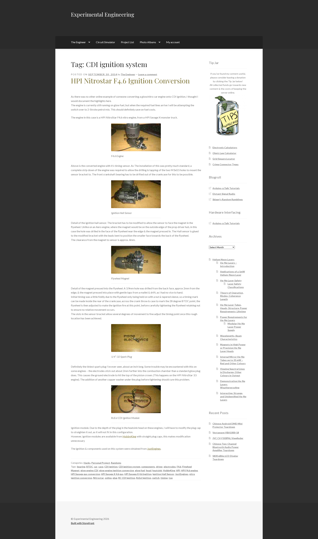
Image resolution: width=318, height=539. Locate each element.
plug (115, 477)
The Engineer (78, 42)
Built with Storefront (82, 523)
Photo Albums (148, 42)
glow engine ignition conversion (116, 470)
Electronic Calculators (224, 147)
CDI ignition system (129, 466)
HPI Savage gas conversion (85, 474)
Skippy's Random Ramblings (227, 199)
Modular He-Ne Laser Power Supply (236, 327)
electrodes (170, 466)
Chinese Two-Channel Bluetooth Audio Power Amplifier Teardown (225, 447)
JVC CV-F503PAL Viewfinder (227, 438)
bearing (81, 466)
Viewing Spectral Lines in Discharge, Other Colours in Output (232, 372)
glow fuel (140, 470)
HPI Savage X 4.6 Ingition (138, 474)
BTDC (89, 466)
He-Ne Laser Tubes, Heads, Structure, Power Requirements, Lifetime (233, 308)
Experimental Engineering (102, 14)
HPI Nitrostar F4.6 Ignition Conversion (130, 80)
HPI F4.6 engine (189, 470)
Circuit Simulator (105, 42)
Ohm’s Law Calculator (224, 153)
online (108, 477)
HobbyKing (129, 436)
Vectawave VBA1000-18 (225, 432)
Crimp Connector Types (225, 164)
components (148, 466)
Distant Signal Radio (223, 193)
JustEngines (154, 448)
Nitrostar (98, 477)
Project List (127, 42)
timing (164, 477)
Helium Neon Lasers (223, 259)
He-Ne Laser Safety (230, 280)
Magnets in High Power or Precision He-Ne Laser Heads (233, 348)
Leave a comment (147, 74)
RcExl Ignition (143, 477)
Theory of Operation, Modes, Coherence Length (231, 296)
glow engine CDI (89, 470)
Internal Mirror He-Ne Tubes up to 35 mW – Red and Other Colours (233, 360)
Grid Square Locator (223, 158)
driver (159, 466)
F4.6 (179, 466)
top (171, 477)
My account (173, 42)
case (100, 466)
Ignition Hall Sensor (163, 474)
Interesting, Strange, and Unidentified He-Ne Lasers (233, 396)
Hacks (87, 462)
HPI (178, 470)
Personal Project (100, 462)
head (148, 470)
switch (155, 477)
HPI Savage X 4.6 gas (112, 474)
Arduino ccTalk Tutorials (226, 188)
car (95, 466)
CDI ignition (111, 466)
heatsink (157, 470)
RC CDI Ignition (126, 477)
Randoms (116, 462)
